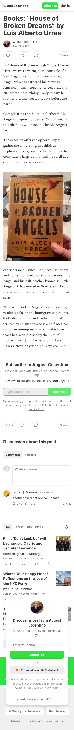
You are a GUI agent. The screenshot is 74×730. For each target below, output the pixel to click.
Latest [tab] (19, 527)
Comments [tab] (13, 455)
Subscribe (50, 6)
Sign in (65, 6)
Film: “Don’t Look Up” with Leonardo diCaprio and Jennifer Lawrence (25, 543)
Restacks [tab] (30, 455)
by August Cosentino (18, 589)
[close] (62, 602)
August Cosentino (25, 42)
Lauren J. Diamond (25, 492)
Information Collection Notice (45, 405)
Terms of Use (57, 401)
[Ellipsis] (68, 492)
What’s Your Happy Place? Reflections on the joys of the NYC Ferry (26, 579)
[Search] (66, 527)
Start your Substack (26, 711)
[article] (37, 551)
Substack (16, 721)
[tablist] (21, 455)
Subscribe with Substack (40, 670)
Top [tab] (8, 527)
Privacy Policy (50, 687)
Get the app (57, 711)
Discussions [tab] (35, 527)
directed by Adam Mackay (21, 554)
